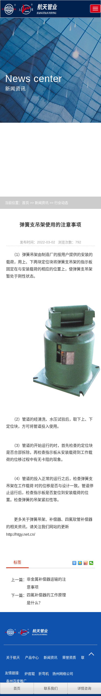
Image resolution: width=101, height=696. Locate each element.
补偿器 (55, 519)
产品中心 (32, 657)
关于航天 (13, 657)
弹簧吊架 (30, 255)
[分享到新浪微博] (86, 563)
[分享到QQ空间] (80, 563)
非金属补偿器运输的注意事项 (46, 583)
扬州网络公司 (62, 674)
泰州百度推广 (16, 681)
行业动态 (61, 203)
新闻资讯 (42, 203)
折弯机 (43, 674)
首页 (25, 203)
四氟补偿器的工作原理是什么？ (46, 599)
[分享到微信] (91, 563)
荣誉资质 (69, 657)
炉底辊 (30, 674)
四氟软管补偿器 (78, 519)
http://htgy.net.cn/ (20, 534)
